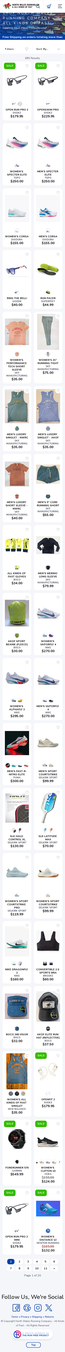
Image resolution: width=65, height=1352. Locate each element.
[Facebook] (16, 1307)
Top (33, 1345)
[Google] (27, 1307)
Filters (9, 49)
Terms (14, 1317)
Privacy (25, 1317)
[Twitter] (48, 1307)
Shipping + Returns (43, 1317)
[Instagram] (37, 1307)
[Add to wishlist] (27, 66)
